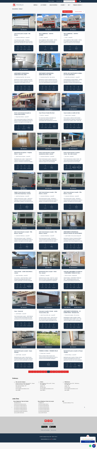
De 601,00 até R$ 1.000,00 (43, 404)
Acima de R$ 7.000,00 (43, 412)
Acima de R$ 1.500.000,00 (19, 412)
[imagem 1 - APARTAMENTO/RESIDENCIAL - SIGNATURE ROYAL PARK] (23, 60)
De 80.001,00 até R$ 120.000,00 (20, 404)
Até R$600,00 (41, 402)
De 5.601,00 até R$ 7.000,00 (44, 411)
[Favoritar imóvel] (34, 15)
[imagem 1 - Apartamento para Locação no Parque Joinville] (73, 338)
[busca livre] (76, 1)
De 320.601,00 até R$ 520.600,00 (20, 408)
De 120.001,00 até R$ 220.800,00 (20, 405)
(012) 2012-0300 (59, 1)
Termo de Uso (53, 430)
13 (64, 371)
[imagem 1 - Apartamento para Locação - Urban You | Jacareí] (48, 259)
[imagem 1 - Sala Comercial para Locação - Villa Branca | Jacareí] (48, 179)
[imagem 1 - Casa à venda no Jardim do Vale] (73, 100)
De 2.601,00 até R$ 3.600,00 (44, 408)
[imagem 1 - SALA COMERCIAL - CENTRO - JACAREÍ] (48, 21)
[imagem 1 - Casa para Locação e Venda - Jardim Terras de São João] (48, 298)
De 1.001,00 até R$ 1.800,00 (44, 405)
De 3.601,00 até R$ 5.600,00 (44, 409)
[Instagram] (48, 421)
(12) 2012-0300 (18, 387)
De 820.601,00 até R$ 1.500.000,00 (20, 411)
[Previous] (14, 21)
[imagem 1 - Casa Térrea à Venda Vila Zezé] (48, 100)
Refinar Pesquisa (66, 11)
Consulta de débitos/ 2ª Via (68, 402)
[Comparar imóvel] (34, 16)
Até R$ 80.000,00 (17, 402)
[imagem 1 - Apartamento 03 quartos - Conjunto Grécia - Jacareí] (23, 140)
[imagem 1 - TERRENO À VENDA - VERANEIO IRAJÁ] (48, 338)
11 (59, 371)
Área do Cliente (51, 1)
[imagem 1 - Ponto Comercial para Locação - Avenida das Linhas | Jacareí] (48, 140)
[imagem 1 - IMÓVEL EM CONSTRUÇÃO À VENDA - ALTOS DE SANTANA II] (73, 60)
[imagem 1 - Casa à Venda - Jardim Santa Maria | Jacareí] (23, 259)
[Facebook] (46, 421)
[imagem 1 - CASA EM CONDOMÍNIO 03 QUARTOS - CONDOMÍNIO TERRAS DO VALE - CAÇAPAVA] (73, 259)
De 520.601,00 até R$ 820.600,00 (20, 409)
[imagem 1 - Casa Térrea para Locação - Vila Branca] (23, 21)
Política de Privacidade (45, 430)
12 (61, 371)
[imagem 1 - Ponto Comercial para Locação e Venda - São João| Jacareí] (73, 140)
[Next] (33, 21)
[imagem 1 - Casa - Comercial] (23, 298)
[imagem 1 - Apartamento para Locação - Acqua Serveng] (23, 338)
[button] (80, 1)
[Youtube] (51, 421)
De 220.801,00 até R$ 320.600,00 (20, 407)
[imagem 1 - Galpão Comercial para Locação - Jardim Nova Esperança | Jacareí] (23, 179)
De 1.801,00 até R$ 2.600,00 (44, 407)
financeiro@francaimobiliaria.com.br (22, 388)
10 (56, 371)
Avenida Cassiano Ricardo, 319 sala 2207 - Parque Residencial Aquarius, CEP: (25, 384)
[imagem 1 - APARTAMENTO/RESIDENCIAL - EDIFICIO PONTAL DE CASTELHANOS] (73, 219)
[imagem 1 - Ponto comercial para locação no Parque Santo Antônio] (23, 100)
